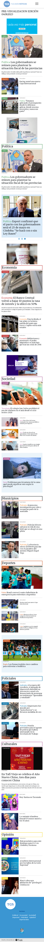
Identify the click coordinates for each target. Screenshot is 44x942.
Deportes (5, 79)
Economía (5, 272)
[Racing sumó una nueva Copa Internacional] (10, 86)
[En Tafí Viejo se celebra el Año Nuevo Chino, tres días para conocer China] (22, 758)
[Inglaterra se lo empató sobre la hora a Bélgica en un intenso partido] (10, 627)
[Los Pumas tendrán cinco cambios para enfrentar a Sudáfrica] (22, 650)
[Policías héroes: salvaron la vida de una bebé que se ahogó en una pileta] (10, 529)
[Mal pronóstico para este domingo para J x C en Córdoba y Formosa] (10, 846)
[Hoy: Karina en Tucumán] (10, 802)
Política (5, 36)
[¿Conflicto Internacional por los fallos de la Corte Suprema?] (10, 865)
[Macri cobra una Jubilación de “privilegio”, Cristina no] (10, 885)
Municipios (6, 502)
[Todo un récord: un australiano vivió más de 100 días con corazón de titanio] (10, 433)
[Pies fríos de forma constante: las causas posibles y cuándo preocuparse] (10, 421)
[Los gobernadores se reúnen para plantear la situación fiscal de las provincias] (22, 46)
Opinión (5, 878)
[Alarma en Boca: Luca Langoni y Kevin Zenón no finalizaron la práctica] (10, 615)
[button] (19, 239)
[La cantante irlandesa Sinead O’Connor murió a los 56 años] (10, 821)
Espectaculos (6, 748)
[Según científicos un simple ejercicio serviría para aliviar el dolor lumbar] (10, 445)
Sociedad (5, 383)
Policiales (5, 682)
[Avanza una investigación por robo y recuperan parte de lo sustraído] (10, 510)
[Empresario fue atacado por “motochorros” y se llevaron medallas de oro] (10, 710)
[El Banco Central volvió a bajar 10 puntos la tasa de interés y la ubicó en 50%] (22, 282)
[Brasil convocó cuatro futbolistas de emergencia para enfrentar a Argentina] (22, 577)
